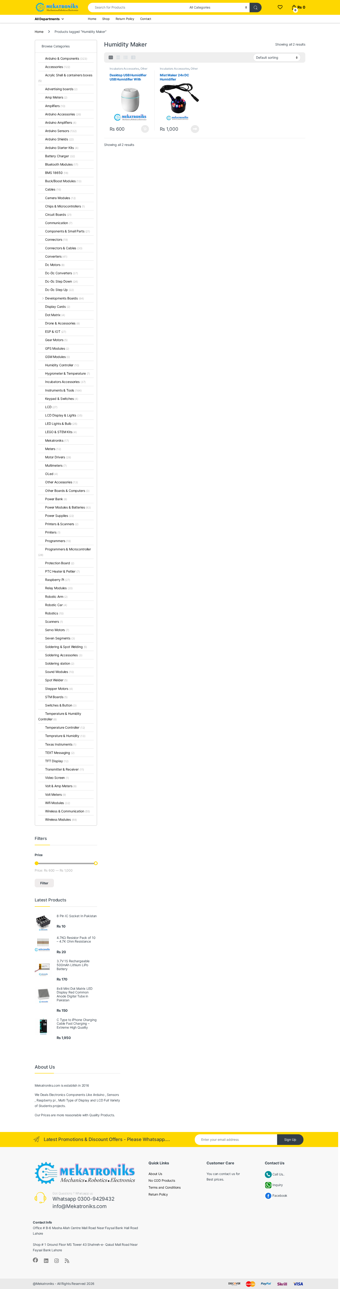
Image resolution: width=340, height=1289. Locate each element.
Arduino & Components (66, 58)
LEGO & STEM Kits (61, 432)
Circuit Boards (58, 214)
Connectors (56, 239)
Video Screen (57, 778)
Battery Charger (60, 156)
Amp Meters (56, 97)
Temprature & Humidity (65, 736)
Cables (53, 189)
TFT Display (56, 761)
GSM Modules (57, 357)
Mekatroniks (57, 440)
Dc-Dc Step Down (61, 281)
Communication (58, 223)
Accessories (57, 67)
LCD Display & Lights (63, 415)
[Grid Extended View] (118, 57)
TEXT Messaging (59, 753)
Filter (44, 883)
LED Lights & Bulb (61, 424)
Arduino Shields (59, 139)
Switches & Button (61, 705)
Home (92, 19)
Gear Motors (56, 340)
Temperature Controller (65, 727)
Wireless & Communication (67, 811)
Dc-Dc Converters (61, 273)
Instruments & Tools (63, 390)
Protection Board (59, 563)
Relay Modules (59, 588)
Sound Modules (59, 672)
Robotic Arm (56, 596)
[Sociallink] (35, 1260)
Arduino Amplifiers (60, 122)
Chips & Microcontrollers (65, 206)
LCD (51, 407)
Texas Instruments (60, 744)
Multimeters (56, 465)
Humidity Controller (62, 365)
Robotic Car (56, 605)
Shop (105, 19)
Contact (145, 19)
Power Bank (56, 499)
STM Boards (56, 697)
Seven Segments (60, 638)
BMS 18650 (56, 173)
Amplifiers (55, 106)
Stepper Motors (59, 689)
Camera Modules (60, 198)
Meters (53, 449)
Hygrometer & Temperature (67, 373)
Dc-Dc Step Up (59, 290)
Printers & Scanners (61, 524)
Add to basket (144, 129)
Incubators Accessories (124, 68)
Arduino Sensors (61, 131)
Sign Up (290, 1139)
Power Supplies (59, 516)
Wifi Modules (57, 803)
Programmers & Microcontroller (64, 552)
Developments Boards (64, 298)
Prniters (52, 532)
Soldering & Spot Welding (66, 647)
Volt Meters (55, 794)
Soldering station (59, 663)
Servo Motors (57, 630)
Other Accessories (61, 482)
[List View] (126, 57)
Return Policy (125, 19)
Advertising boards (61, 89)
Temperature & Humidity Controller (59, 716)
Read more (195, 129)
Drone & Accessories (62, 323)
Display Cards (57, 306)
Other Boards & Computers (67, 491)
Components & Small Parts (67, 231)
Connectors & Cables (63, 248)
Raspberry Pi (57, 580)
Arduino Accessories (63, 114)
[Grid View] (111, 57)
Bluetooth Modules (61, 164)
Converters (56, 256)
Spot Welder (56, 680)
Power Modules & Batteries (68, 507)
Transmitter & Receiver (64, 769)
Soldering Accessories (63, 655)
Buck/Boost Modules (63, 181)
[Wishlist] (280, 7)
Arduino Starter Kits (61, 148)
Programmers (58, 541)
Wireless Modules (61, 819)
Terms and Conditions (164, 1187)
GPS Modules (57, 348)
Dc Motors (55, 265)
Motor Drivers (58, 457)
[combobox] (137, 7)
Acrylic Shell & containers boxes (65, 78)
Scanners (54, 621)
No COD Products (161, 1180)
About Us (155, 1174)
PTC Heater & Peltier (62, 571)
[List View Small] (133, 57)
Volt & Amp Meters (61, 786)
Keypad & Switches (61, 399)
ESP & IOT (55, 331)
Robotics (54, 613)
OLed (51, 474)
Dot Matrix (55, 315)
